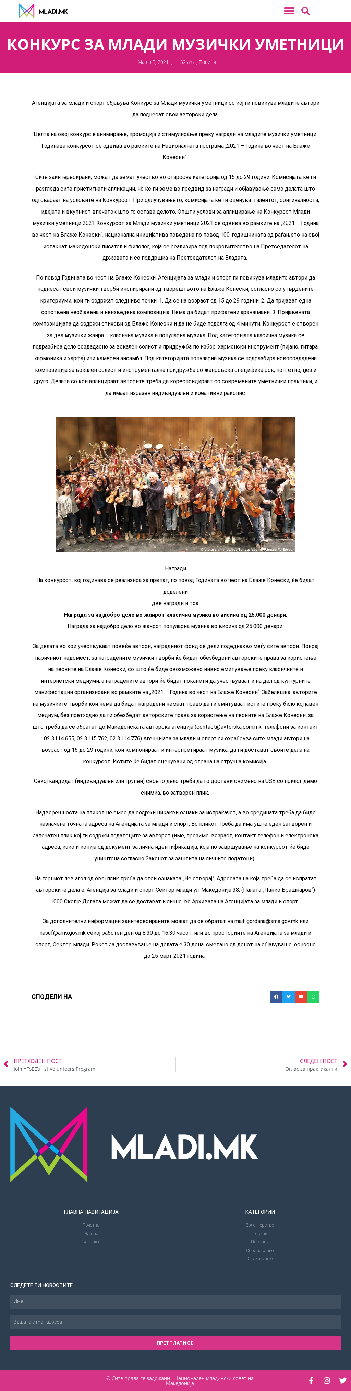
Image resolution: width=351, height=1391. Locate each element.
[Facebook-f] (311, 1380)
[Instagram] (327, 1380)
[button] (289, 11)
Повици (207, 62)
